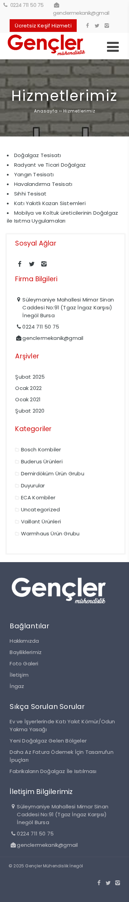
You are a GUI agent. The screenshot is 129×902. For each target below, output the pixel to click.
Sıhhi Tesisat (30, 193)
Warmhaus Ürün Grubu (50, 533)
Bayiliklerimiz (26, 652)
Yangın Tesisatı (34, 174)
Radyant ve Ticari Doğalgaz (50, 164)
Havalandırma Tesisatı (43, 184)
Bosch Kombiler (41, 449)
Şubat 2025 (30, 376)
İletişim (19, 674)
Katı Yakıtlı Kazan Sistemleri (50, 203)
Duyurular (33, 485)
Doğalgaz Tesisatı (37, 155)
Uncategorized (40, 509)
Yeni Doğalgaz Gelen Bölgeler (48, 740)
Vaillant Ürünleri (41, 521)
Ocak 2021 (28, 399)
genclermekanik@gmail (81, 12)
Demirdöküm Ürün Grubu (52, 473)
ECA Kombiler (38, 497)
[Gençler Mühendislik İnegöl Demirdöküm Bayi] (46, 55)
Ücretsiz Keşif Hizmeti (43, 25)
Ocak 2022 (28, 388)
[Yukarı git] (118, 891)
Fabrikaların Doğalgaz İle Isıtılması (53, 771)
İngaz (17, 686)
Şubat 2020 (29, 410)
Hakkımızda (24, 640)
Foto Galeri (24, 663)
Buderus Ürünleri (42, 461)
